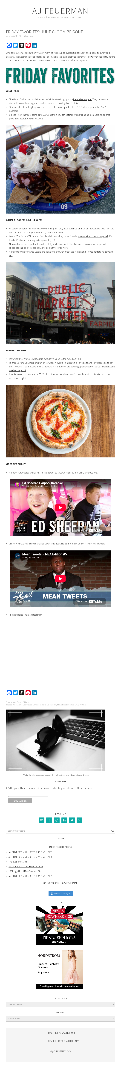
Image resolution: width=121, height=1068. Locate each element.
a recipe (88, 243)
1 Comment (28, 36)
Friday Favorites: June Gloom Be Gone (44, 32)
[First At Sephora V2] (59, 947)
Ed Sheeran (51, 705)
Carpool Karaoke (39, 705)
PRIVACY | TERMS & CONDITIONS (60, 1032)
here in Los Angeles (82, 99)
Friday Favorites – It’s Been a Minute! (26, 866)
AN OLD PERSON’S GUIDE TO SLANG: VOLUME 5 (30, 876)
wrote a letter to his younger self (93, 236)
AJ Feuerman (60, 10)
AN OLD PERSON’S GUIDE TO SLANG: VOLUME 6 (30, 856)
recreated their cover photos (57, 107)
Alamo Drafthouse (24, 705)
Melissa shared (16, 243)
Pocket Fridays (23, 702)
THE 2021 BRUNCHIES (19, 861)
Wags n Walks (80, 705)
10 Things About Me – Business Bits (25, 871)
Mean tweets (62, 705)
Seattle (71, 705)
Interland (77, 228)
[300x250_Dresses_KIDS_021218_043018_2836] (59, 991)
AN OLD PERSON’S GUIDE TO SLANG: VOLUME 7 (30, 852)
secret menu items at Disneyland (65, 114)
